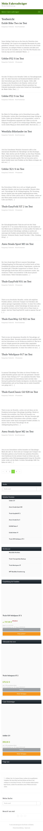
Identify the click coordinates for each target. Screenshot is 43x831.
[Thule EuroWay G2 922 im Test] (21, 330)
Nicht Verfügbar (21, 694)
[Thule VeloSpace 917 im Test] (21, 365)
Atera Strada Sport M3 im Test (18, 244)
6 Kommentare (18, 172)
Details (22, 629)
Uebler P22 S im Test (13, 96)
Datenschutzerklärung (18, 828)
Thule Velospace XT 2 (10, 675)
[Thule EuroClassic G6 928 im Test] (21, 403)
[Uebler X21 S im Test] (21, 180)
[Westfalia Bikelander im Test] (21, 142)
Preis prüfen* (21, 634)
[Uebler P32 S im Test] (21, 69)
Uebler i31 (6, 736)
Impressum (27, 828)
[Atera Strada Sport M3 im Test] (21, 255)
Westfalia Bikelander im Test (17, 131)
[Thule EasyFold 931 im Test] (21, 292)
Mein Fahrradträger (10, 12)
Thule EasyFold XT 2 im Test (17, 206)
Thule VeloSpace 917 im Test (17, 354)
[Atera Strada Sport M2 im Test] (21, 442)
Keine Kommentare (20, 26)
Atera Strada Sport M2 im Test (18, 431)
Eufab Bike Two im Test (14, 23)
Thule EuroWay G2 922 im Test (18, 319)
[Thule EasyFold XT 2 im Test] (21, 217)
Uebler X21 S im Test (13, 169)
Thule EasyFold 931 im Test (16, 281)
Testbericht (11, 26)
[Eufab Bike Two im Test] (21, 34)
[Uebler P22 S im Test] (21, 107)
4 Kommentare (18, 62)
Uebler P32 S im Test (13, 58)
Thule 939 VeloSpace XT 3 (12, 615)
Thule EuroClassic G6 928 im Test (20, 391)
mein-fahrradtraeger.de (16, 824)
